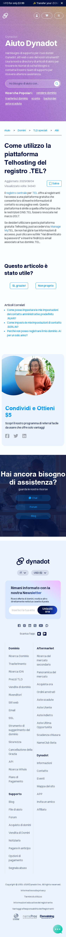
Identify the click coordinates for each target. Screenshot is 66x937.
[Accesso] (37, 16)
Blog (33, 516)
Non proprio (46, 285)
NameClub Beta (46, 742)
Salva (55, 183)
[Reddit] (46, 625)
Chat (34, 498)
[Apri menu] (58, 16)
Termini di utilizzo (33, 896)
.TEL (34, 193)
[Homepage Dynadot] (6, 16)
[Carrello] (47, 16)
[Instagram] (24, 625)
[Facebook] (19, 625)
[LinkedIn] (29, 625)
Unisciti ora (47, 610)
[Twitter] (35, 625)
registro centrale (16, 193)
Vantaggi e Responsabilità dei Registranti (33, 908)
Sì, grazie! (19, 285)
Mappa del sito (46, 786)
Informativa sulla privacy (33, 890)
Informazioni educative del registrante (33, 902)
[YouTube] (41, 625)
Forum (33, 507)
